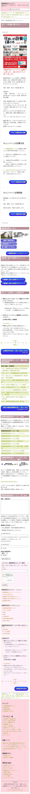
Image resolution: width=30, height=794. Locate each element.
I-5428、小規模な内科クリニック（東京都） (13, 387)
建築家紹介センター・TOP (8, 13)
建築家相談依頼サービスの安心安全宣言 (12, 453)
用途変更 (9, 748)
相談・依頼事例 (16, 696)
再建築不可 (13, 746)
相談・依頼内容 (6, 499)
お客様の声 (8, 15)
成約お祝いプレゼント (9, 711)
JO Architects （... (7, 323)
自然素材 (14, 743)
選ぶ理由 (5, 629)
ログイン (13, 17)
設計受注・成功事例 (8, 757)
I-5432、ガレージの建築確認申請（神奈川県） (14, 373)
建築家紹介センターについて (10, 770)
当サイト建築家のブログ (9, 722)
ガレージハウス (20, 745)
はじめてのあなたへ (8, 594)
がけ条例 (5, 748)
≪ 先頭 (14, 341)
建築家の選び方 (7, 600)
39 (25, 343)
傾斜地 (17, 743)
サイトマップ (15, 698)
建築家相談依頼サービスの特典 (10, 438)
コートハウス (18, 748)
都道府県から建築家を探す (10, 719)
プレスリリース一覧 (8, 777)
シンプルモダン (6, 746)
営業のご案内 (7, 772)
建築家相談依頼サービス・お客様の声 (12, 441)
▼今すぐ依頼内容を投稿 (17, 132)
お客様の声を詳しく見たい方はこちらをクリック (15, 351)
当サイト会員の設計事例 (9, 720)
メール (4, 569)
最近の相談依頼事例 (8, 618)
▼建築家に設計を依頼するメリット (13, 279)
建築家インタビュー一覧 (9, 727)
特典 (4, 612)
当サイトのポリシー (8, 767)
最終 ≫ (16, 344)
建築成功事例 (7, 709)
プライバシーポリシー (9, 769)
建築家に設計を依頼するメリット (11, 596)
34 (13, 343)
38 (23, 343)
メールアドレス (6, 533)
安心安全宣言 (6, 17)
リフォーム (5, 745)
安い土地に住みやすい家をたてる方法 (13, 731)
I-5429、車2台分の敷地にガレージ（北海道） (14, 384)
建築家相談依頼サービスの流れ (10, 436)
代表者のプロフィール (9, 765)
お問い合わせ (6, 620)
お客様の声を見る (21, 688)
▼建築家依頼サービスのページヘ (17, 253)
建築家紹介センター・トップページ (12, 592)
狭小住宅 (22, 743)
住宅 (9, 745)
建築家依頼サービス (11, 148)
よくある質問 (6, 631)
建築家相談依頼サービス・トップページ (12, 433)
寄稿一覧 (6, 733)
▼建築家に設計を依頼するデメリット (13, 283)
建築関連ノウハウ (8, 724)
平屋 (13, 748)
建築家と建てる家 (7, 743)
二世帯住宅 (13, 745)
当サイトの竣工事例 (8, 726)
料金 (21, 15)
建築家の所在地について (8, 525)
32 (7, 343)
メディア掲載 (7, 776)
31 (5, 343)
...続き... (4, 750)
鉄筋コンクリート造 (21, 746)
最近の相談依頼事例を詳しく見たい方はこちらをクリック (15, 408)
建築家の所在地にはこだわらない (11, 530)
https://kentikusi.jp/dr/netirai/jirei (9, 481)
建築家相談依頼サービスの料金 (10, 444)
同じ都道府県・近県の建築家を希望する (13, 528)
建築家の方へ (7, 755)
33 (10, 343)
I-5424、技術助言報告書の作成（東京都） (13, 401)
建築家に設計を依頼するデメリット (12, 598)
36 (18, 343)
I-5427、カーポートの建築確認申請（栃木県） (14, 390)
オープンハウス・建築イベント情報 (12, 729)
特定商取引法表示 (8, 774)
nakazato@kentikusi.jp (12, 170)
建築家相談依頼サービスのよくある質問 (12, 451)
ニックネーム (5, 544)
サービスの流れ (7, 610)
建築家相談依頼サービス (9, 608)
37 (20, 343)
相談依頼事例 (15, 15)
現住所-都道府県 (6, 551)
